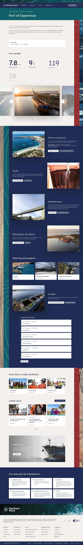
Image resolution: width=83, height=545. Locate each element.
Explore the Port (53, 151)
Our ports (21, 11)
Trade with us (28, 180)
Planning (27, 242)
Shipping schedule (70, 302)
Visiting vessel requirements (56, 302)
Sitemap (77, 543)
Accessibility (65, 543)
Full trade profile (18, 180)
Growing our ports (18, 242)
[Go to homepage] (12, 509)
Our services (52, 212)
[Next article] (63, 417)
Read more (24, 361)
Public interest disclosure (37, 543)
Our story (16, 11)
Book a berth (72, 5)
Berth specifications (63, 212)
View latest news (60, 400)
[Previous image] (11, 101)
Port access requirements (66, 151)
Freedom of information (48, 543)
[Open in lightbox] (56, 113)
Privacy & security (58, 543)
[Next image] (62, 101)
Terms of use (72, 543)
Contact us (17, 454)
